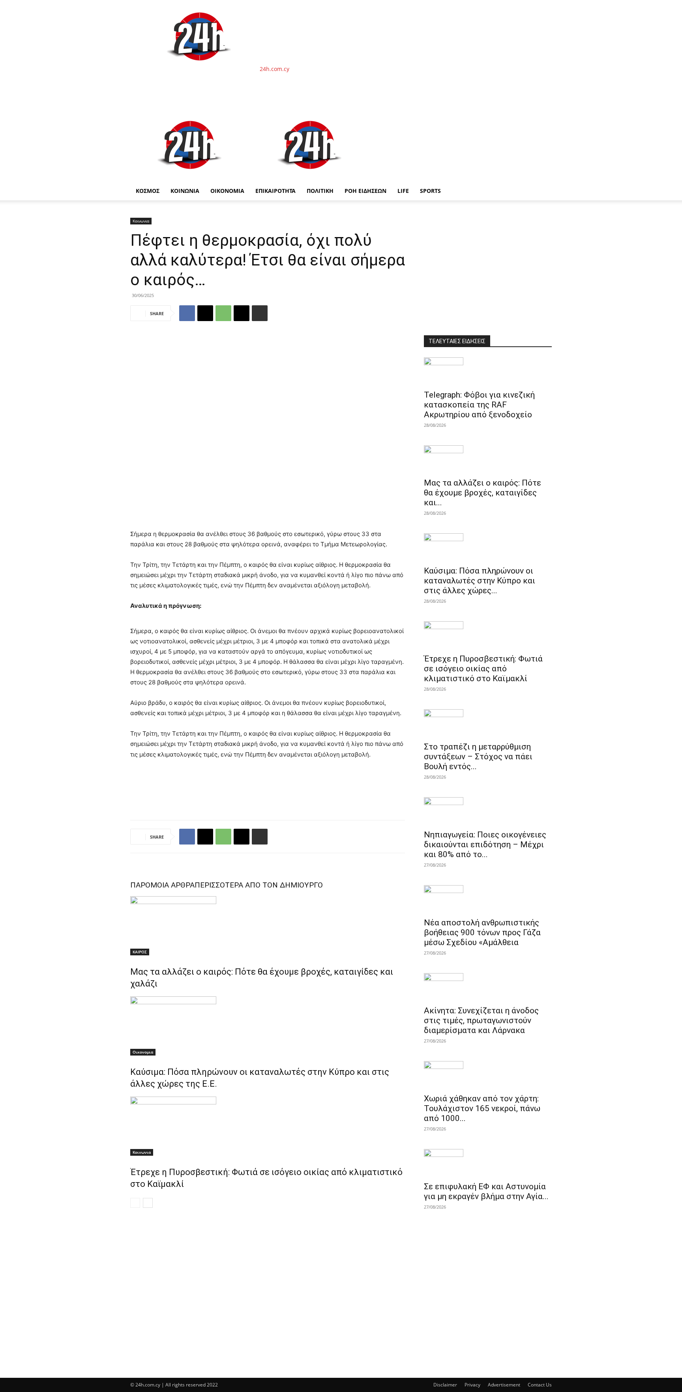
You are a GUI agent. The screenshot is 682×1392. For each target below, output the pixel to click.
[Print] (260, 313)
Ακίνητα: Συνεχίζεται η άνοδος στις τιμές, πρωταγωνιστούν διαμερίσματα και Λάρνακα (481, 1020)
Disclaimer (445, 1384)
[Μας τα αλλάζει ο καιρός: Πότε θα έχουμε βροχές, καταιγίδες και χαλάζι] (267, 925)
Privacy (472, 1384)
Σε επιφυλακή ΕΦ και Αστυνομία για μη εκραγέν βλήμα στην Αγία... (486, 1191)
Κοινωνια (141, 221)
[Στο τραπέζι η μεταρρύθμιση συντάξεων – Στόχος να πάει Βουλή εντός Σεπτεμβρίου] (488, 723)
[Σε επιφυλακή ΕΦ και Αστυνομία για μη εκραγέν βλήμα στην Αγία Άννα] (488, 1163)
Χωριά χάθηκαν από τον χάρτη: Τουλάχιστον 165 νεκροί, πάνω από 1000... (482, 1108)
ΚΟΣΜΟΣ (147, 190)
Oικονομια (143, 1052)
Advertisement (504, 1384)
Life (403, 190)
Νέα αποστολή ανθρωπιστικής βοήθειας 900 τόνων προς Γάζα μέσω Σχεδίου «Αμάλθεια (482, 932)
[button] (542, 118)
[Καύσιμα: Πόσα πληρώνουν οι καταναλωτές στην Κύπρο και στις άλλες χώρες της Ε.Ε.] (267, 1026)
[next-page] (148, 1203)
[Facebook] (187, 313)
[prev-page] (135, 1203)
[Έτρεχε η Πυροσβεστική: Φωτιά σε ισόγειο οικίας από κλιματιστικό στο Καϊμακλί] (267, 1126)
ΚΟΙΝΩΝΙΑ (184, 190)
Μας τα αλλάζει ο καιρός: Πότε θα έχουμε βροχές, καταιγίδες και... (482, 492)
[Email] (241, 313)
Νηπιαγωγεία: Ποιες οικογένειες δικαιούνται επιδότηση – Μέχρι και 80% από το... (485, 844)
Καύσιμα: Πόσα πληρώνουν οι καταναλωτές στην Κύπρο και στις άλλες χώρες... (479, 580)
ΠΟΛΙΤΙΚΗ (320, 190)
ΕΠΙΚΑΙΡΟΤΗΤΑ (275, 190)
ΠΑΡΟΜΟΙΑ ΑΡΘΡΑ (162, 884)
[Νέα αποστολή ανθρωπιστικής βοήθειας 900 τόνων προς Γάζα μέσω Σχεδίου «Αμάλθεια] (488, 899)
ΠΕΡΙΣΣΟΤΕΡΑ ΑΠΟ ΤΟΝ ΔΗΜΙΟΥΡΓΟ (259, 884)
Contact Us (540, 1384)
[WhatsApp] (223, 313)
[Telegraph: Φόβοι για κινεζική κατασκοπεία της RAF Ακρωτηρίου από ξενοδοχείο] (488, 371)
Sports (430, 190)
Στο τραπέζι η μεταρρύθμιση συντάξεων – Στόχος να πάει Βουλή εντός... (478, 756)
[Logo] (190, 177)
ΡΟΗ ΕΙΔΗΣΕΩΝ (365, 190)
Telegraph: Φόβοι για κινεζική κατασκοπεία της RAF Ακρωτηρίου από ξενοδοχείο (479, 404)
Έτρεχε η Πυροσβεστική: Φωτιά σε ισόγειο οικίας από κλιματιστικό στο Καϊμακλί (483, 668)
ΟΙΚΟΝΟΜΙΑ (227, 190)
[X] (205, 313)
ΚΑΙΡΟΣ (140, 952)
